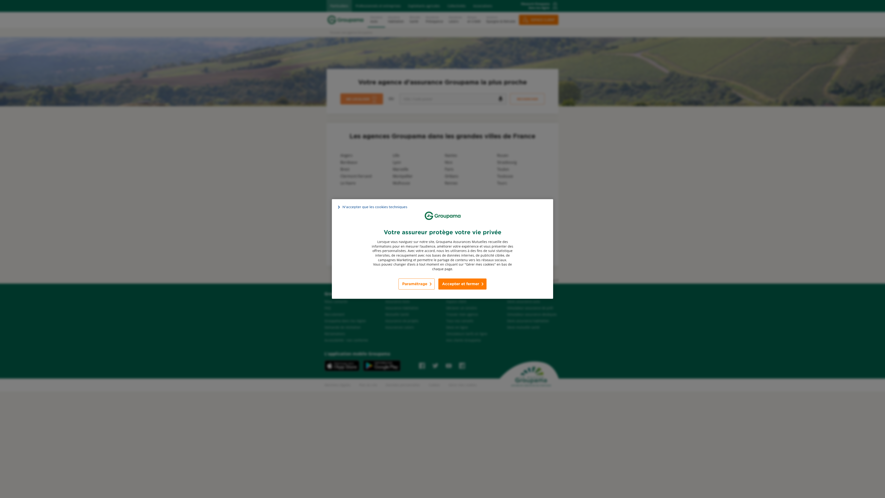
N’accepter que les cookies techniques (374, 207)
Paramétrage (414, 284)
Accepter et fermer (460, 284)
